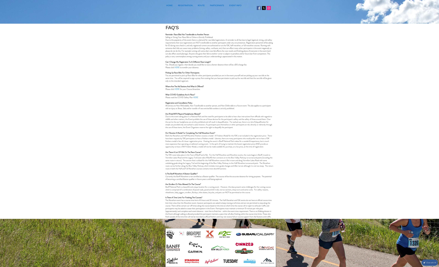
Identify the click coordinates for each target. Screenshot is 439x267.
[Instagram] (269, 8)
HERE (176, 67)
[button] (185, 5)
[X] (264, 8)
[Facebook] (259, 8)
